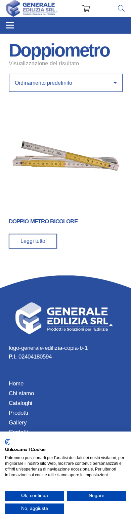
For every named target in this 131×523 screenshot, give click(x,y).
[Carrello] (86, 8)
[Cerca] (121, 8)
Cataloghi (20, 403)
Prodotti (18, 413)
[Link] (32, 8)
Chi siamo (21, 393)
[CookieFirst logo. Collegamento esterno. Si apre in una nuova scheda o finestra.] (7, 442)
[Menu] (9, 25)
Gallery (18, 422)
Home (16, 383)
